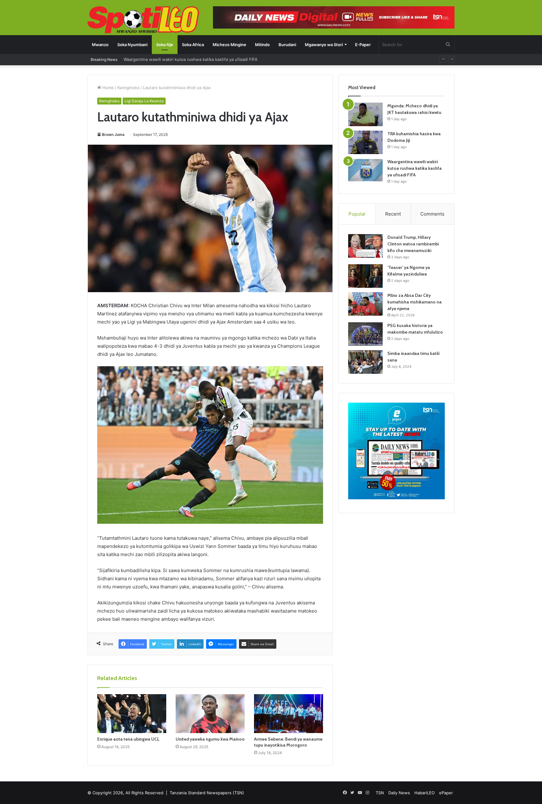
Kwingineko (128, 87)
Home (107, 87)
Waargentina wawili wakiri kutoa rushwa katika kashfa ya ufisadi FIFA (414, 168)
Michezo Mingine (229, 44)
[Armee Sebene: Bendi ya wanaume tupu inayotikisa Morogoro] (288, 713)
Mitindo (262, 44)
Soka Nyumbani (132, 44)
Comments (432, 214)
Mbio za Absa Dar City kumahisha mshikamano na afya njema (414, 301)
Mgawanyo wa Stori (324, 44)
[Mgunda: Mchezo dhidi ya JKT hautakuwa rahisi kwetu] (365, 114)
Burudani (287, 44)
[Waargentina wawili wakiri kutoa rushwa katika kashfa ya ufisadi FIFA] (365, 170)
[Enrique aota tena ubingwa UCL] (131, 713)
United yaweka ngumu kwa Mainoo (210, 739)
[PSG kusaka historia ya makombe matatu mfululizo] (365, 334)
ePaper (446, 792)
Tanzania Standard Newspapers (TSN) (207, 792)
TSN (380, 792)
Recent (393, 214)
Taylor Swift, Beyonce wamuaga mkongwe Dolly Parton (177, 59)
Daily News (399, 792)
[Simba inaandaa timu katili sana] (365, 362)
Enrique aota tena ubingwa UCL (128, 739)
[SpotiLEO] (143, 20)
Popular (357, 214)
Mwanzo (100, 44)
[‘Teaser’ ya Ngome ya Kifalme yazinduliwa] (365, 276)
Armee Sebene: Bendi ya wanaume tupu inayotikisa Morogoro (288, 742)
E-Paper (363, 44)
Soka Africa (193, 44)
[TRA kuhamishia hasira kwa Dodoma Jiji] (365, 142)
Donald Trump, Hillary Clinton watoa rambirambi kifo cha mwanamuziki (413, 243)
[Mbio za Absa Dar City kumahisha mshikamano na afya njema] (365, 304)
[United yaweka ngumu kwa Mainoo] (210, 713)
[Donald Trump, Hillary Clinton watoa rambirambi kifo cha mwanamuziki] (365, 246)
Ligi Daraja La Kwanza (144, 101)
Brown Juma (113, 134)
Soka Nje (164, 44)
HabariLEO (424, 792)
